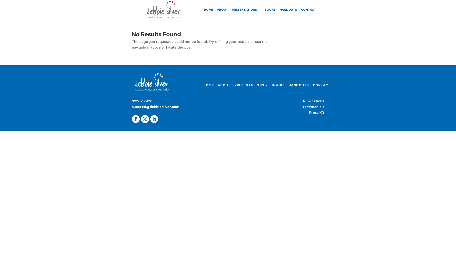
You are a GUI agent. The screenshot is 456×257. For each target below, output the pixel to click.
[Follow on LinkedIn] (154, 119)
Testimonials (313, 107)
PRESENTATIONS (244, 10)
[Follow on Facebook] (136, 119)
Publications (313, 101)
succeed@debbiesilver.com (155, 107)
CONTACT (308, 10)
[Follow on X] (145, 119)
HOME (208, 10)
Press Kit (316, 113)
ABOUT (222, 10)
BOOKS (270, 10)
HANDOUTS (288, 10)
